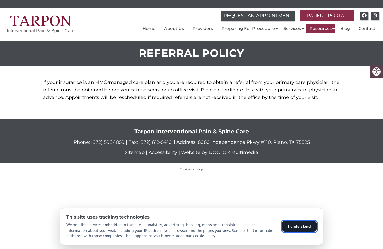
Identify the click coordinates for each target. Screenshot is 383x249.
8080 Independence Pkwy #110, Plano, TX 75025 (254, 142)
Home (149, 28)
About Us (174, 28)
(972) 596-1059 (108, 142)
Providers (203, 28)
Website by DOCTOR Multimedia (219, 152)
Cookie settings (191, 169)
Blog (345, 28)
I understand (299, 226)
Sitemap (135, 152)
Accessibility (163, 152)
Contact (367, 28)
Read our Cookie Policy (195, 235)
